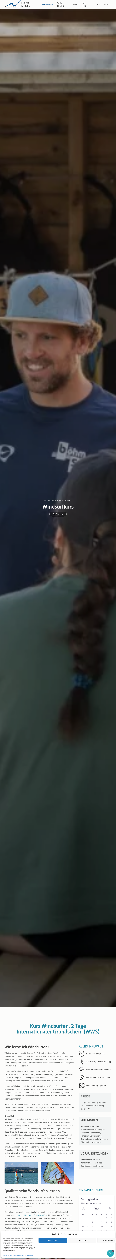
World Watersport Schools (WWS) (32, 1215)
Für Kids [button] (84, 4)
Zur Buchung (58, 514)
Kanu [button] (75, 4)
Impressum (30, 1255)
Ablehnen (82, 1240)
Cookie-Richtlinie (7, 1255)
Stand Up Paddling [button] (25, 4)
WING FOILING (60, 4)
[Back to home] (13, 4)
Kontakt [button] (107, 4)
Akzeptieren (52, 1240)
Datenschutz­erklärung (19, 1255)
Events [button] (97, 4)
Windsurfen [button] (47, 4)
